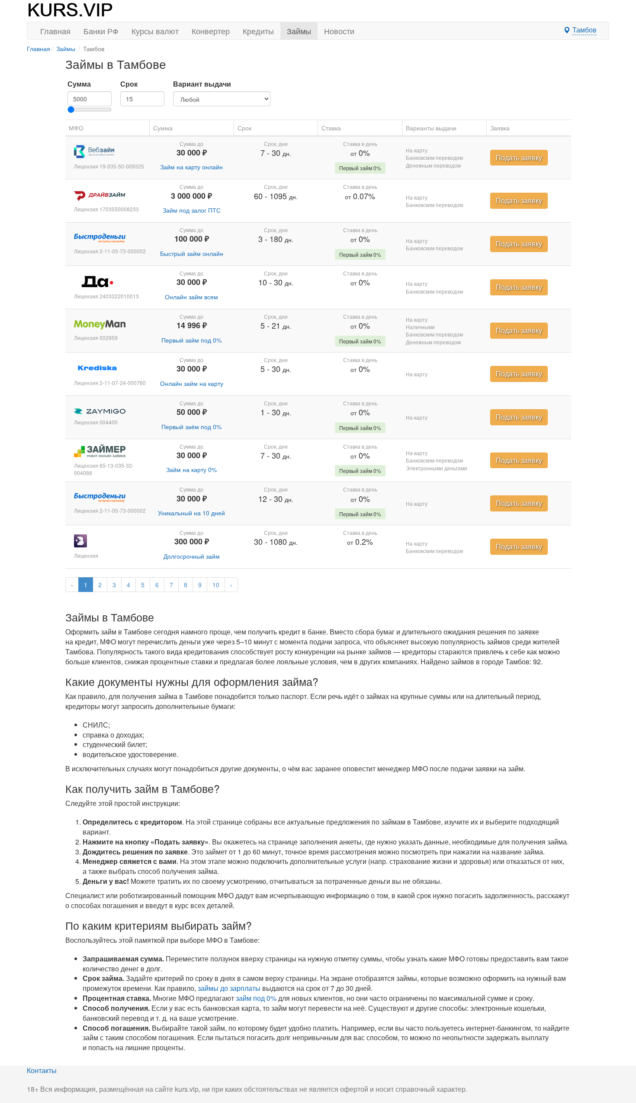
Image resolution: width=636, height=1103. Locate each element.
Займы (299, 30)
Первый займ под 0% (191, 340)
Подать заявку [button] (519, 157)
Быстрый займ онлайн (191, 253)
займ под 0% (256, 998)
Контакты (42, 1070)
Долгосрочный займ (192, 556)
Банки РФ (101, 30)
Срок (129, 84)
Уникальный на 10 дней (191, 512)
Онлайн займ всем (191, 296)
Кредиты (258, 30)
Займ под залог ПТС (192, 210)
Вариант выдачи (202, 84)
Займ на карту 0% (191, 469)
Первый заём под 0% (191, 426)
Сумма (79, 84)
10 (215, 584)
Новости (339, 30)
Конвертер (211, 30)
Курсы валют (155, 30)
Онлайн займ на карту (191, 383)
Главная (55, 30)
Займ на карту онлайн (191, 166)
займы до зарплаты (229, 988)
